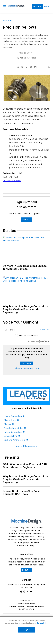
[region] (26, 336)
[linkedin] (22, 67)
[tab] (10, 330)
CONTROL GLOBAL (16, 606)
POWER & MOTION (26, 609)
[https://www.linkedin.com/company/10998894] (24, 591)
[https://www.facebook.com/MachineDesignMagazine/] (21, 591)
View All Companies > (26, 446)
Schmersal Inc (10, 436)
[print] (49, 67)
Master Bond (10, 420)
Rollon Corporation (13, 432)
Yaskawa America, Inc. (14, 440)
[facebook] (17, 67)
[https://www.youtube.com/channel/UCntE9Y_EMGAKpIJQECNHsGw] (31, 591)
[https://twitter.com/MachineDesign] (27, 591)
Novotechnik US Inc (13, 428)
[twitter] (26, 67)
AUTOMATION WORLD (26, 603)
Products (7, 20)
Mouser (7, 424)
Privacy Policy (42, 623)
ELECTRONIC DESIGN (35, 606)
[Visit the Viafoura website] (43, 341)
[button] (5, 6)
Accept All (26, 630)
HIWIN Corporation (13, 416)
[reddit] (31, 67)
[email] (35, 67)
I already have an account (26, 368)
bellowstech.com (12, 180)
